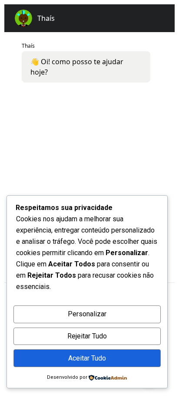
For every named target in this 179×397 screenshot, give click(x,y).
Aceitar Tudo (87, 358)
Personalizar (87, 314)
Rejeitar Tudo (87, 336)
